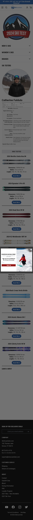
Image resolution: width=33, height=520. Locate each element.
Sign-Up (9, 265)
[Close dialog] (31, 249)
